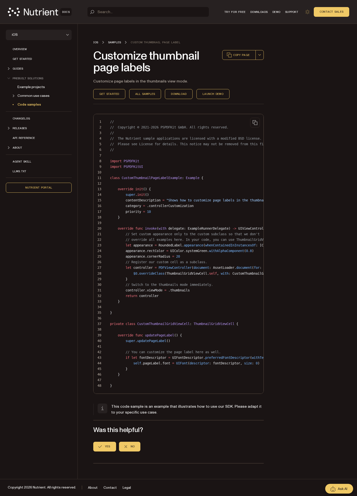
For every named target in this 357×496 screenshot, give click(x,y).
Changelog (21, 118)
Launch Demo (213, 93)
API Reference (24, 137)
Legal (127, 487)
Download (179, 93)
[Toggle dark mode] (307, 12)
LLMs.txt (19, 171)
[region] (178, 254)
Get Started (109, 93)
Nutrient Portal (38, 187)
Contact (110, 487)
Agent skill (22, 161)
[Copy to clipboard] (255, 122)
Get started (22, 58)
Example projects (31, 87)
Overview (20, 49)
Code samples (29, 104)
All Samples (145, 93)
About (93, 487)
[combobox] (259, 55)
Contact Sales (331, 11)
